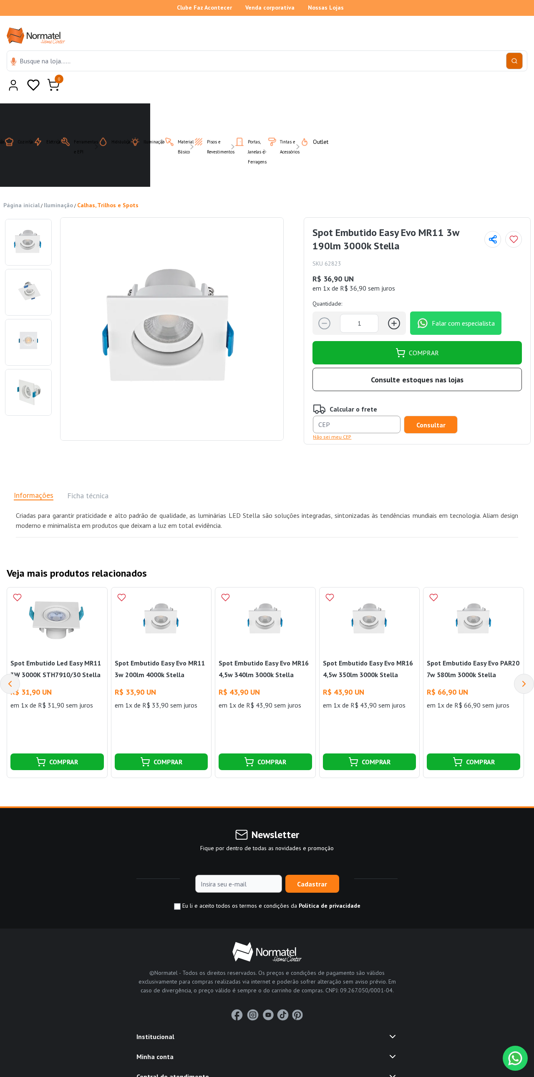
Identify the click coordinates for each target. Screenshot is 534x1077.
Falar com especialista (463, 303)
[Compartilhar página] (492, 219)
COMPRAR (424, 332)
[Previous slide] (10, 663)
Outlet (315, 121)
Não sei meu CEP (332, 416)
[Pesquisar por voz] (13, 62)
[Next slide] (524, 663)
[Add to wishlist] (513, 219)
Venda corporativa (270, 7)
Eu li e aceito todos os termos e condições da (270, 885)
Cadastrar (312, 863)
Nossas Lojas (326, 7)
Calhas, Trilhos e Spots (108, 184)
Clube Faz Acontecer (204, 7)
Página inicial (21, 184)
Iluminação (58, 184)
